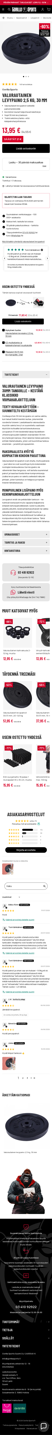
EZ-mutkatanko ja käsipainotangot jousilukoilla (18, 344)
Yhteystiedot (20, 1428)
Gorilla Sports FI (29, 1420)
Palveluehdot (32, 1428)
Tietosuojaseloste (10, 1425)
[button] (9, 84)
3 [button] (27, 1078)
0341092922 (8, 1367)
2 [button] (22, 1078)
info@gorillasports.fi (11, 1358)
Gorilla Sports (10, 89)
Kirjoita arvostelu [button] (26, 849)
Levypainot (35, 18)
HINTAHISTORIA (12, 550)
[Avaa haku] (9, 9)
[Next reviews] (47, 258)
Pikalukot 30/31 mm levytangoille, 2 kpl (14, 353)
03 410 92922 (28, 232)
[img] (8, 910)
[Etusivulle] (26, 9)
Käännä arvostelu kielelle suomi (20, 919)
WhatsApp (16, 235)
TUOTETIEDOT (11, 374)
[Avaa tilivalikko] (43, 9)
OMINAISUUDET (12, 534)
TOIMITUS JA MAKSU (14, 542)
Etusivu (10, 18)
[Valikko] (3, 9)
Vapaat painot (21, 18)
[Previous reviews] (4, 258)
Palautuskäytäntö (26, 1425)
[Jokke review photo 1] (9, 1063)
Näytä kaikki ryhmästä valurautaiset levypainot (23, 241)
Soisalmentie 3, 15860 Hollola (15, 1392)
